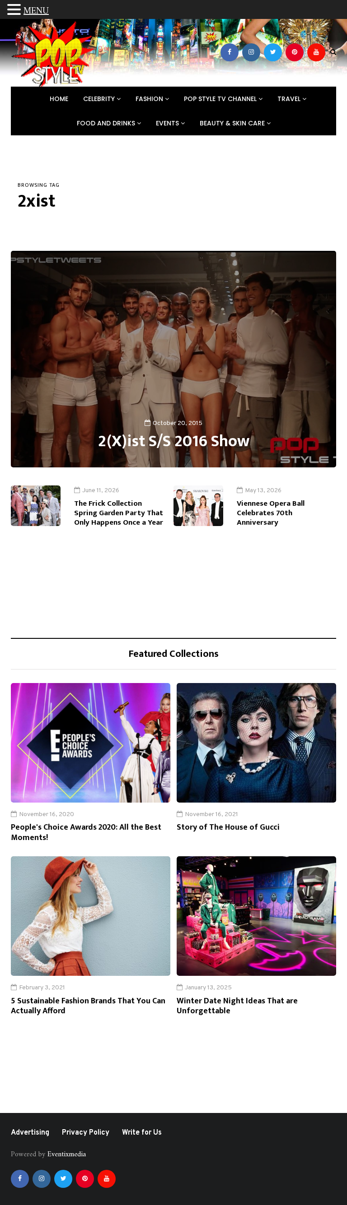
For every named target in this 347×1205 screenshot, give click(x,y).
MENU (36, 11)
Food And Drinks (107, 123)
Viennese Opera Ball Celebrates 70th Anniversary (271, 513)
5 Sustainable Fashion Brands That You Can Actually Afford (88, 1006)
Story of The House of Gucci (228, 827)
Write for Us (142, 1132)
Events (168, 123)
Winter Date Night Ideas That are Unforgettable (237, 1006)
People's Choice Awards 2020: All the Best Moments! (86, 833)
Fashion (150, 98)
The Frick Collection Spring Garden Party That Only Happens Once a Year (118, 513)
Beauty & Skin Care (233, 123)
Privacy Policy (85, 1132)
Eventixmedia (66, 1154)
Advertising (30, 1132)
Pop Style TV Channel (221, 98)
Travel (289, 98)
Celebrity (100, 98)
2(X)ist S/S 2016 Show (173, 441)
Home (59, 98)
